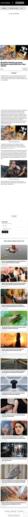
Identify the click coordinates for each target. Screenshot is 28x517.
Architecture (14, 8)
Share (25, 68)
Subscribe (5, 231)
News (2, 69)
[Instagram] (18, 2)
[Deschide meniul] (12, 2)
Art (22, 8)
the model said (10, 148)
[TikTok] (22, 2)
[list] (14, 8)
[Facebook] (16, 2)
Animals (4, 8)
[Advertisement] (14, 30)
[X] (20, 2)
